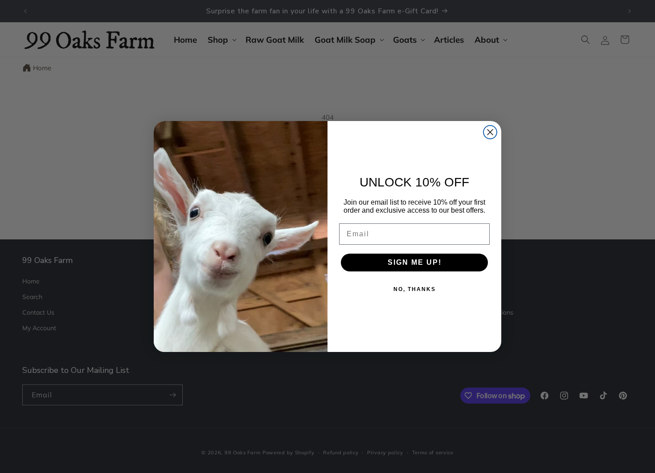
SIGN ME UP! (415, 262)
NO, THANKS (414, 289)
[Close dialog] (490, 132)
